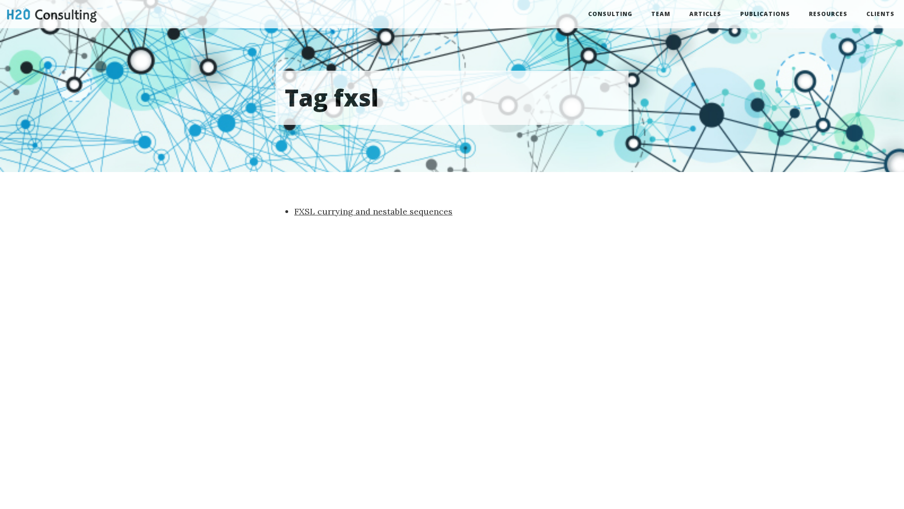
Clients (880, 14)
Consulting (610, 14)
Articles (705, 14)
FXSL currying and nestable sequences (373, 211)
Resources (828, 14)
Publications (765, 14)
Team (660, 14)
